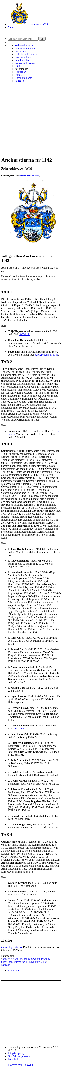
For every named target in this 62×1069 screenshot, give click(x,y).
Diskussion (20, 71)
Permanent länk (23, 57)
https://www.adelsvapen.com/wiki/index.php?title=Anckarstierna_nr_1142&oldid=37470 (25, 960)
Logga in (19, 80)
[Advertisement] (31, 122)
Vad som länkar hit (24, 45)
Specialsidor (21, 51)
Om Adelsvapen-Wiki (19, 1056)
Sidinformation (22, 60)
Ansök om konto (23, 77)
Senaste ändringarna (25, 63)
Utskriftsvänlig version (26, 54)
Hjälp (17, 65)
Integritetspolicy (16, 1053)
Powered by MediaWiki (20, 1064)
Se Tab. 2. (24, 334)
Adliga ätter (14, 970)
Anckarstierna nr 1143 (46, 354)
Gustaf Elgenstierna (11, 947)
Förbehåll (13, 1059)
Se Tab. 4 (19, 728)
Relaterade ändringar (25, 48)
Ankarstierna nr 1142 (29, 175)
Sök (42, 39)
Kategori (5, 964)
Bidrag (18, 74)
